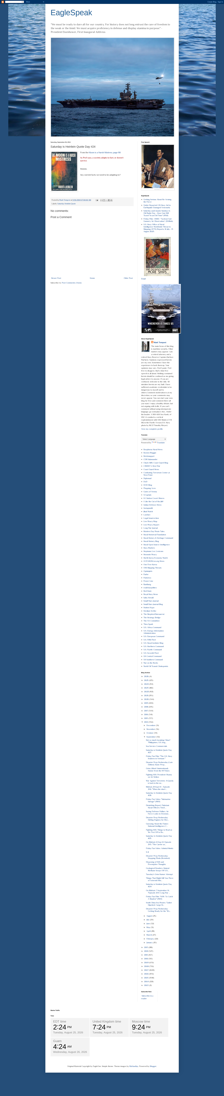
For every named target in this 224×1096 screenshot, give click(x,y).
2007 (146, 970)
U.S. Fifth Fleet (150, 640)
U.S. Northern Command (154, 646)
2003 (146, 985)
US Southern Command (153, 659)
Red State (148, 591)
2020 (146, 699)
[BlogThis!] (104, 200)
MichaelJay (133, 1066)
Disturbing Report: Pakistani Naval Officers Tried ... (157, 806)
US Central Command (153, 656)
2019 (146, 703)
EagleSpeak (71, 12)
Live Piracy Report (151, 525)
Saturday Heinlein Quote (66, 204)
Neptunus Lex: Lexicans (153, 551)
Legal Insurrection (151, 518)
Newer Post (56, 278)
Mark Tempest (160, 342)
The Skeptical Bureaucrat (154, 614)
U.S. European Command (154, 636)
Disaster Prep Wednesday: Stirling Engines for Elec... (157, 818)
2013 (146, 947)
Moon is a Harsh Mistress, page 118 (105, 152)
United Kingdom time (107, 1021)
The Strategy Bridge (152, 617)
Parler (146, 574)
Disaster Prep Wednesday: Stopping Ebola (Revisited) (158, 857)
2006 (146, 974)
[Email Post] (97, 200)
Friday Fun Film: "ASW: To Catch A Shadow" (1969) (159, 897)
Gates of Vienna (150, 491)
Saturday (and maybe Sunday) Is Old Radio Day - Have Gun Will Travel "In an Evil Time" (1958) (157, 213)
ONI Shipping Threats (153, 568)
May (148, 927)
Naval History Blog (151, 541)
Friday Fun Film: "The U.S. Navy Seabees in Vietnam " (159, 757)
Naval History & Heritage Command (158, 538)
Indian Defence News (153, 505)
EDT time (59, 1021)
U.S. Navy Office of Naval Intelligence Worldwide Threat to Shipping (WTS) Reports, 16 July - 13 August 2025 (158, 227)
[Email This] (101, 200)
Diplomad (147, 478)
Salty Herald (149, 597)
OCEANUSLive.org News (154, 561)
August (149, 916)
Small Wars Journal (151, 601)
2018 (146, 707)
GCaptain (147, 495)
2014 (146, 722)
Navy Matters (149, 548)
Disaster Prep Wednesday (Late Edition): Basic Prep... (159, 763)
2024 (146, 684)
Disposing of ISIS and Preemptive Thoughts (156, 863)
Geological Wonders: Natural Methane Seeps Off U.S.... (157, 869)
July (148, 919)
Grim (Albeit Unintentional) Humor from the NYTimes (158, 769)
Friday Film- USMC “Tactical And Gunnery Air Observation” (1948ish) (158, 220)
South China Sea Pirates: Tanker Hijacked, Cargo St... (159, 903)
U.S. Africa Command (152, 627)
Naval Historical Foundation (155, 534)
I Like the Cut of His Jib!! (153, 501)
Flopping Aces (150, 488)
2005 (146, 978)
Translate (161, 442)
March (149, 935)
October (150, 733)
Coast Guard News (151, 469)
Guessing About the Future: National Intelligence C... (157, 825)
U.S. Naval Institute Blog (153, 643)
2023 (146, 688)
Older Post (128, 278)
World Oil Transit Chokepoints (156, 666)
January (149, 942)
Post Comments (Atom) (72, 283)
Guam (57, 1041)
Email (143, 279)
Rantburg (147, 584)
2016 (146, 714)
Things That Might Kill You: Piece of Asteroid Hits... (159, 879)
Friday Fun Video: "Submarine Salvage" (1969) (158, 800)
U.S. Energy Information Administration (154, 632)
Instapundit (148, 508)
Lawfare (147, 515)
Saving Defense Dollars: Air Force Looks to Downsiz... (157, 812)
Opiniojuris (148, 571)
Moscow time (141, 1021)
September (151, 737)
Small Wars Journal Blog (153, 604)
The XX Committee (152, 621)
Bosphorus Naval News (153, 449)
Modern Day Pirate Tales (154, 531)
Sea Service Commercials (156, 746)
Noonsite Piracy (150, 554)
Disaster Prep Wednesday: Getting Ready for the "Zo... (158, 910)
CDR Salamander (151, 459)
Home (92, 278)
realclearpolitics (150, 587)
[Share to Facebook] (109, 200)
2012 (146, 951)
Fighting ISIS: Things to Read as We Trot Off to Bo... (159, 831)
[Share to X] (106, 200)
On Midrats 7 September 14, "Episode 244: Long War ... (158, 891)
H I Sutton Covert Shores (154, 498)
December (151, 725)
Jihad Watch (148, 511)
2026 (146, 676)
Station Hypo (149, 607)
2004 (146, 981)
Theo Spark (148, 624)
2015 (146, 718)
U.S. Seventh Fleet (151, 653)
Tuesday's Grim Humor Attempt (159, 874)
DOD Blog (148, 485)
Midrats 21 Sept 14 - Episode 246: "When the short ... (158, 788)
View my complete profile (152, 429)
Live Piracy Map (150, 521)
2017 (146, 711)
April (148, 931)
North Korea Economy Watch (156, 558)
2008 (146, 966)
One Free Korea (150, 564)
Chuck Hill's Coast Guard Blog (156, 463)
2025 (146, 680)
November (151, 729)
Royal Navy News (151, 594)
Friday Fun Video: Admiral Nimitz (159, 848)
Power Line (148, 581)
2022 (146, 691)
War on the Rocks (151, 663)
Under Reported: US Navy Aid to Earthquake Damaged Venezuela (157, 206)
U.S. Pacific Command (153, 649)
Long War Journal (151, 528)
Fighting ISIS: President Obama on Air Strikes (159, 775)
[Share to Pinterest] (111, 200)
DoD (145, 481)
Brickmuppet (149, 456)
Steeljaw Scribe (150, 611)
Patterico (147, 578)
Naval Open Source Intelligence (157, 544)
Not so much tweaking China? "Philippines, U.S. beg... (158, 741)
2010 (146, 958)
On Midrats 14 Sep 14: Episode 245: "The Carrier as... (158, 843)
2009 (146, 962)
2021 (146, 695)
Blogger (153, 1066)
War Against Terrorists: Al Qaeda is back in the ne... (159, 782)
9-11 (147, 852)
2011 (146, 955)
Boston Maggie (150, 453)
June (148, 923)
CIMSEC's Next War (152, 466)
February (150, 939)
